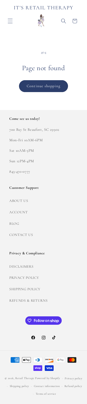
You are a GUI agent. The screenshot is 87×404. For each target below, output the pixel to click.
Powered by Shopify (47, 378)
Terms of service (46, 393)
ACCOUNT (18, 212)
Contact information (47, 386)
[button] (10, 21)
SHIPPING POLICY (24, 289)
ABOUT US (18, 201)
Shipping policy (19, 386)
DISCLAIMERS (21, 266)
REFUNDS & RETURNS (28, 300)
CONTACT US (21, 235)
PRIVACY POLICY (24, 278)
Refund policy (73, 386)
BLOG (14, 223)
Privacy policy (73, 378)
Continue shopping (43, 86)
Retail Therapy (24, 378)
